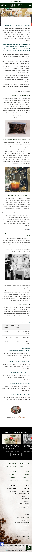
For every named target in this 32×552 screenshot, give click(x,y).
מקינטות (27, 474)
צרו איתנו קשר (25, 498)
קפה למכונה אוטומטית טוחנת (24, 467)
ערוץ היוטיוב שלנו (23, 539)
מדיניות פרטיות (25, 491)
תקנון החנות (26, 488)
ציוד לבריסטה (26, 477)
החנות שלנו (26, 501)
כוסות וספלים (13, 477)
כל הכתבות (16, 455)
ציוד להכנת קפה (12, 474)
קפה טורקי (26, 471)
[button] (2, 544)
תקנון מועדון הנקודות (24, 493)
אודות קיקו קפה (25, 496)
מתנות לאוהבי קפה (11, 481)
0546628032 (24, 520)
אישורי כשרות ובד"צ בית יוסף (23, 508)
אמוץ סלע (21, 417)
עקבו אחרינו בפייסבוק (22, 534)
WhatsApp (25, 525)
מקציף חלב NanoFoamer (23, 481)
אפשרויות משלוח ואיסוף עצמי (23, 504)
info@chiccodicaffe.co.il (21, 522)
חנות (15, 493)
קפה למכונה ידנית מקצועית (9, 466)
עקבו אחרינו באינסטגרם (22, 536)
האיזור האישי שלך (11, 488)
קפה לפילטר (13, 471)
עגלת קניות (13, 491)
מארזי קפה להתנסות (24, 463)
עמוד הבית (23, 19)
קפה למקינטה (12, 463)
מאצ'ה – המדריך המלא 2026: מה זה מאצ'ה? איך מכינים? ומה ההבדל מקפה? (11, 446)
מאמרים (17, 19)
